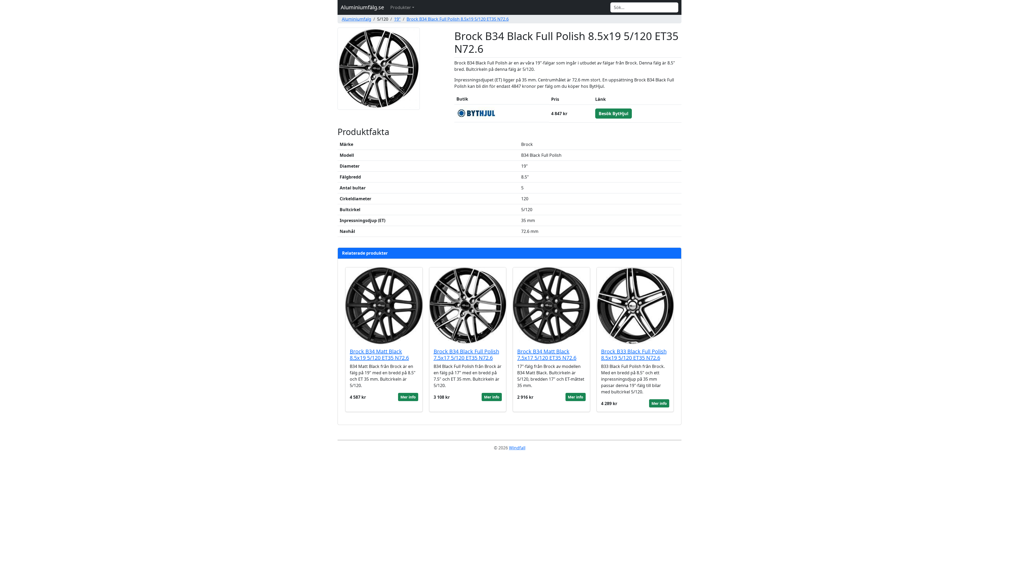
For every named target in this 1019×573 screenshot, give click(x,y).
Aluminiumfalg (356, 19)
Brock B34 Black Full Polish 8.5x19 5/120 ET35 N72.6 (458, 19)
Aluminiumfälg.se (362, 7)
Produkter (400, 7)
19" (397, 19)
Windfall (517, 448)
